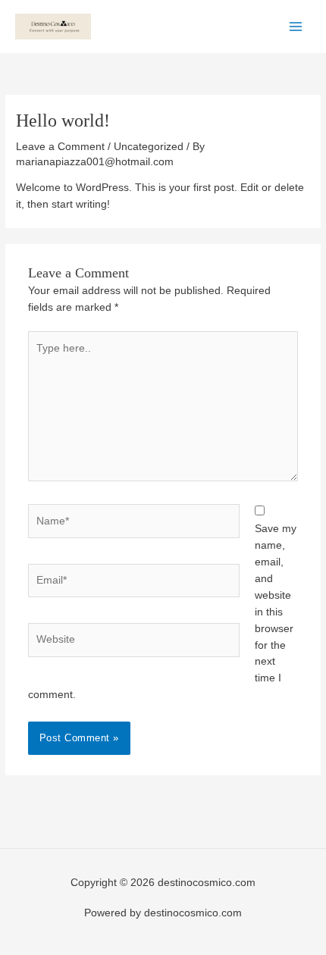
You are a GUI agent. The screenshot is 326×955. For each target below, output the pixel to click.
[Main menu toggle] (296, 26)
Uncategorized (148, 146)
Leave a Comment (60, 146)
